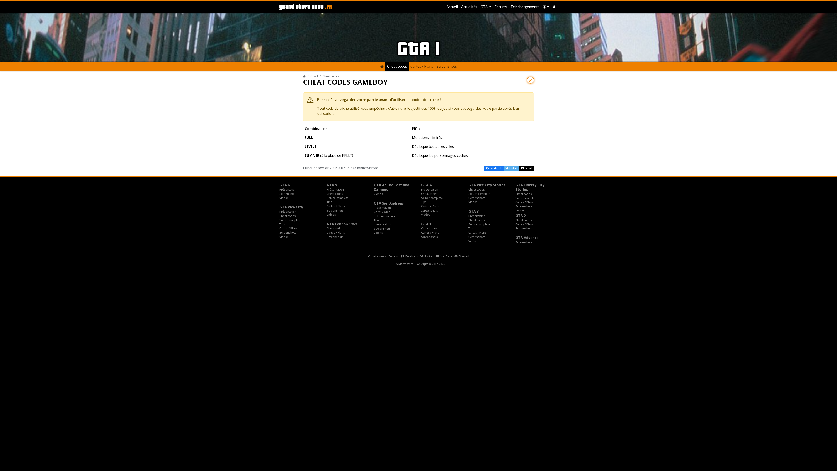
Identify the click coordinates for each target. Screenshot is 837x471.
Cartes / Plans (421, 66)
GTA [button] (484, 6)
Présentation (287, 189)
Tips (329, 202)
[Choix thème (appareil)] (546, 6)
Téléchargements (524, 6)
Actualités (469, 6)
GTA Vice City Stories (486, 185)
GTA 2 (520, 215)
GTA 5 (332, 185)
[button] (554, 6)
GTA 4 (426, 185)
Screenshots (447, 66)
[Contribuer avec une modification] (530, 80)
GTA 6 (284, 185)
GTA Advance (527, 237)
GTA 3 (473, 211)
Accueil (452, 6)
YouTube (446, 256)
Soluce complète (338, 198)
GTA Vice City (291, 207)
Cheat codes (397, 66)
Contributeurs (377, 256)
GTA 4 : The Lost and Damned (391, 187)
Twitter (429, 256)
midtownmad (367, 168)
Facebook (411, 256)
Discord (463, 256)
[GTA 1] (381, 66)
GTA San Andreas (389, 203)
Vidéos (284, 198)
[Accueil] (304, 76)
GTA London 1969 (342, 224)
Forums (501, 6)
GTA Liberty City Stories (529, 187)
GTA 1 (314, 76)
